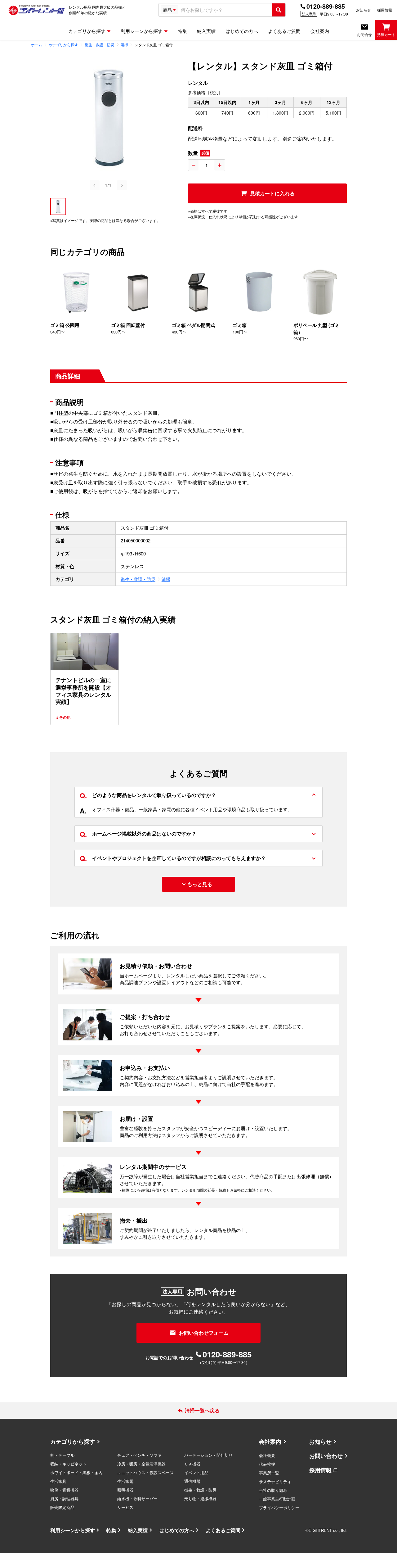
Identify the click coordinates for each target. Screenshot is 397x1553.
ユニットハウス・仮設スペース (145, 1472)
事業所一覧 (269, 1473)
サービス (125, 1507)
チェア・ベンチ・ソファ (139, 1455)
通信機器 (192, 1481)
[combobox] (225, 10)
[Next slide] (122, 185)
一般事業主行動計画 (277, 1499)
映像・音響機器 (64, 1490)
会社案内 (270, 1442)
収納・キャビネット (68, 1464)
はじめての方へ (176, 1530)
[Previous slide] (95, 185)
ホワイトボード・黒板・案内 (76, 1472)
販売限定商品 (62, 1507)
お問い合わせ (326, 1456)
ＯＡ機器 (192, 1464)
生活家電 (125, 1481)
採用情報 (384, 9)
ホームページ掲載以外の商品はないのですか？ (138, 834)
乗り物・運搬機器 (200, 1498)
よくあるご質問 (223, 1530)
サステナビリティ (275, 1481)
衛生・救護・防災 (138, 579)
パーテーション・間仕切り (208, 1455)
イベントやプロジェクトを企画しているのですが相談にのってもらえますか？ (173, 858)
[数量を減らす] (193, 165)
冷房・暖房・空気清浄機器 (141, 1464)
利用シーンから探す (72, 1530)
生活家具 (58, 1481)
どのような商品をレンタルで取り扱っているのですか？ (148, 795)
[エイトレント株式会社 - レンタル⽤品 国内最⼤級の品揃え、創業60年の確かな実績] (36, 10)
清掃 (166, 579)
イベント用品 (196, 1472)
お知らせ (363, 9)
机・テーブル (62, 1455)
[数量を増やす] (219, 165)
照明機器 (125, 1490)
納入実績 (138, 1530)
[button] (58, 206)
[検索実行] (278, 9)
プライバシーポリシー (279, 1507)
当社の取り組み (273, 1490)
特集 (111, 1530)
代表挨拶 (267, 1464)
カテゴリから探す (72, 1442)
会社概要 (267, 1455)
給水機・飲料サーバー (137, 1498)
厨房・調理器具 (64, 1498)
